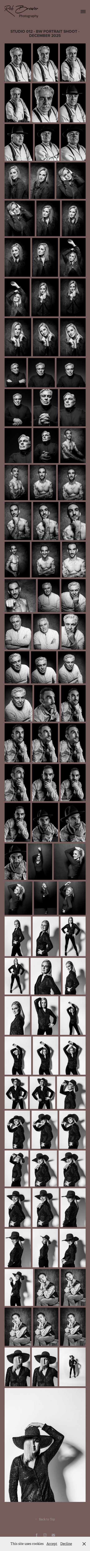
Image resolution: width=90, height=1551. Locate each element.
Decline (66, 1544)
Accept (51, 1544)
